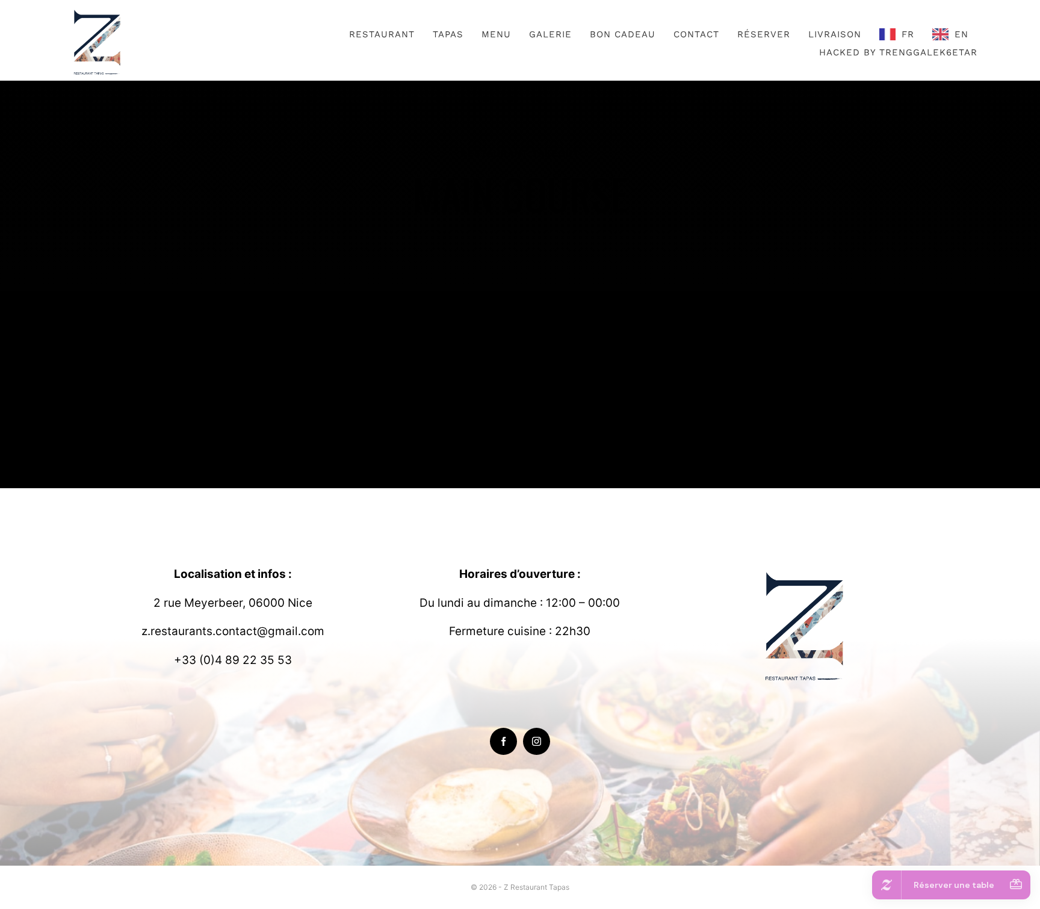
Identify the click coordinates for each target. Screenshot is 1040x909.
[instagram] (536, 741)
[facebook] (503, 741)
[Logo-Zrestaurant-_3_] (99, 11)
